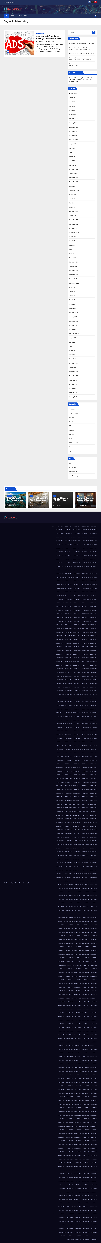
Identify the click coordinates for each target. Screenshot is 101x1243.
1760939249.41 (93, 555)
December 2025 (74, 127)
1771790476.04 (93, 844)
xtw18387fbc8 (70, 1236)
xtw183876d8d (62, 1031)
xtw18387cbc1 (86, 1155)
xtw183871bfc (77, 914)
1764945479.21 (59, 661)
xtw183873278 (61, 943)
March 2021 (72, 359)
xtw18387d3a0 (94, 1166)
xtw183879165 (70, 1086)
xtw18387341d (94, 943)
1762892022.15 (93, 606)
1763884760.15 (85, 632)
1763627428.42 (93, 625)
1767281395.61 (85, 720)
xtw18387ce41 (78, 1159)
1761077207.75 (93, 559)
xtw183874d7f (70, 987)
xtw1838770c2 (77, 1034)
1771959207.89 (76, 851)
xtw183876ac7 (85, 1023)
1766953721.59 (68, 712)
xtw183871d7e (94, 914)
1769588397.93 (68, 782)
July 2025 (72, 148)
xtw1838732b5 (69, 943)
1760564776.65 (76, 548)
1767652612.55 (76, 731)
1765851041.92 (85, 683)
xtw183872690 (77, 928)
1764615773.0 (85, 650)
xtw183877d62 (94, 1053)
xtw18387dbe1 (69, 1184)
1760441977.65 (85, 544)
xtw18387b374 (85, 1126)
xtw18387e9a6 (61, 1203)
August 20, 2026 (83, 502)
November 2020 (74, 376)
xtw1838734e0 (77, 947)
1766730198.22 (85, 705)
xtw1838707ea (94, 892)
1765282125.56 (76, 668)
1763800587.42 (59, 632)
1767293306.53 (93, 720)
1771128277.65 (93, 822)
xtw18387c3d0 (85, 1144)
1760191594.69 (85, 537)
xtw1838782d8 (77, 1060)
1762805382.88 (68, 606)
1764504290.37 (93, 646)
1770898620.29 (60, 818)
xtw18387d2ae (77, 1166)
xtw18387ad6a (94, 1115)
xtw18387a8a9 (69, 1111)
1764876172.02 (85, 657)
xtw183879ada (69, 1093)
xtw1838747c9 (69, 976)
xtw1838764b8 (86, 1016)
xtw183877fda (86, 1056)
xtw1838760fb (94, 1009)
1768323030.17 (60, 749)
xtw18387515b (94, 990)
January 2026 (73, 123)
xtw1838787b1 (69, 1067)
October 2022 (73, 279)
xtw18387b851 (94, 1129)
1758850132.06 (85, 529)
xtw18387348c (69, 947)
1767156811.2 (94, 716)
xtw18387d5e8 (77, 1173)
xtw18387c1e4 (61, 1144)
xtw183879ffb (94, 1097)
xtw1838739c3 (94, 954)
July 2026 (72, 97)
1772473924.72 (59, 870)
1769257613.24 (93, 771)
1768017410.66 (93, 738)
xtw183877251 (61, 1038)
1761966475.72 (68, 584)
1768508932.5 (77, 753)
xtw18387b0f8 (86, 1118)
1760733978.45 (85, 551)
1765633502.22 (59, 679)
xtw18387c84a (86, 1151)
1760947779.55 (59, 559)
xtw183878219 (94, 1056)
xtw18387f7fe (94, 1225)
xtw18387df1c (86, 1188)
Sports (71, 447)
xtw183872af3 (61, 936)
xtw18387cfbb (70, 1162)
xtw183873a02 (69, 957)
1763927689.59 (93, 632)
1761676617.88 (60, 577)
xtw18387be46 (69, 1137)
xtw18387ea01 (94, 1203)
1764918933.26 (93, 657)
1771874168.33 (85, 848)
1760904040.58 (85, 555)
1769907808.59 (85, 789)
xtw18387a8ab (77, 1111)
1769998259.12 (76, 793)
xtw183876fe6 (61, 1034)
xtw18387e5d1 (61, 1195)
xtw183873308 (77, 943)
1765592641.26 (85, 676)
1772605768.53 (76, 870)
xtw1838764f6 (94, 1016)
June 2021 (72, 346)
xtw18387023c (77, 884)
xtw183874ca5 (94, 983)
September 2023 (74, 232)
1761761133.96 (85, 577)
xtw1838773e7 (61, 1042)
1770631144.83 (76, 807)
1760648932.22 (59, 551)
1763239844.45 (68, 617)
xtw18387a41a (94, 1100)
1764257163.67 (59, 643)
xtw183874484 (61, 972)
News (42, 33)
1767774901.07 (76, 734)
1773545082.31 (68, 877)
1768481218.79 (68, 753)
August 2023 (73, 236)
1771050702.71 (68, 822)
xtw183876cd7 (86, 1027)
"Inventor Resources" (75, 413)
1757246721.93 (60, 526)
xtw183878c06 (69, 1075)
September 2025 (74, 139)
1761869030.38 (76, 581)
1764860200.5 (77, 657)
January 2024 (73, 215)
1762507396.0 (60, 599)
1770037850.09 (85, 793)
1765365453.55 (60, 672)
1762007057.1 (77, 584)
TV (70, 451)
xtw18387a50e (86, 1104)
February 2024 (73, 211)
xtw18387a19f (61, 1100)
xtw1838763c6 (61, 1016)
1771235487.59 (85, 826)
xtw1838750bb (77, 990)
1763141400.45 (76, 614)
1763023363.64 (85, 610)
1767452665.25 (59, 727)
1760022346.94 (76, 533)
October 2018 (73, 384)
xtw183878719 (77, 1064)
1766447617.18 (85, 698)
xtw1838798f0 (94, 1089)
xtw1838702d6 (94, 884)
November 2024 (74, 182)
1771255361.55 (93, 826)
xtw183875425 (61, 998)
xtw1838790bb (85, 1082)
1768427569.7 (94, 749)
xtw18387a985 (94, 1111)
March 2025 (72, 165)
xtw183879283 (78, 1086)
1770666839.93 (93, 807)
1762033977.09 (85, 584)
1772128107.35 (60, 859)
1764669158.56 (59, 654)
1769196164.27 (76, 771)
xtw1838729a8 (85, 932)
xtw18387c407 (61, 1148)
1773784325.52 (76, 877)
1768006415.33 (85, 738)
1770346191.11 (85, 800)
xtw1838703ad (69, 888)
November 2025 (74, 131)
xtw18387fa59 (70, 1232)
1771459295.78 (85, 833)
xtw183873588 (85, 947)
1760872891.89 (76, 555)
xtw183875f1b (78, 1009)
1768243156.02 (76, 745)
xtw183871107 (61, 906)
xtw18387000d (69, 884)
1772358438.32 (59, 866)
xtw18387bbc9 (94, 1133)
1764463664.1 (85, 646)
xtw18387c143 (85, 1140)
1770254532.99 (59, 800)
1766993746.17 (85, 712)
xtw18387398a (85, 954)
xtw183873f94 (62, 965)
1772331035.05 (85, 862)
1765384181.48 (68, 672)
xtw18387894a (77, 1071)
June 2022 (72, 295)
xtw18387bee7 (86, 1137)
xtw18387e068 (69, 1192)
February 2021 (73, 363)
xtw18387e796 (94, 1195)
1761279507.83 (68, 566)
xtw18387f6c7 (78, 1225)
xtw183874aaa (61, 983)
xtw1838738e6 (69, 954)
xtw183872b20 (69, 936)
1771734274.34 (68, 844)
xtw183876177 (69, 1012)
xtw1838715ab (77, 910)
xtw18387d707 (86, 1173)
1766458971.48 (93, 698)
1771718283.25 (60, 844)
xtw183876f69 (78, 1031)
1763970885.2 (60, 635)
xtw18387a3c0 (85, 1100)
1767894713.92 (93, 734)
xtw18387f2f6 (62, 1221)
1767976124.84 (76, 738)
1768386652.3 (77, 749)
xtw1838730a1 (85, 939)
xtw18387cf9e (62, 1162)
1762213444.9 (60, 592)
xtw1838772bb (69, 1038)
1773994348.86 (93, 877)
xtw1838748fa (70, 979)
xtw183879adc (77, 1093)
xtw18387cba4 (77, 1155)
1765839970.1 (77, 683)
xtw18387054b (94, 888)
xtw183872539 (61, 928)
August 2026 (73, 93)
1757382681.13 (85, 526)
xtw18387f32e (70, 1221)
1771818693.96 (59, 848)
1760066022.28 (93, 533)
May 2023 (72, 249)
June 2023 (72, 245)
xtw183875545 (77, 998)
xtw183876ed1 (70, 1031)
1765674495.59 (68, 679)
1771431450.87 (76, 833)
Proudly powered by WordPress (11, 882)
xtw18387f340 (86, 1221)
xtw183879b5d (70, 1097)
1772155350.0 (68, 859)
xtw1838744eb (69, 972)
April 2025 (72, 161)
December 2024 (74, 177)
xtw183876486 (69, 1016)
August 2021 (73, 338)
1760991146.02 (68, 559)
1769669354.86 (93, 782)
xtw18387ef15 (55, 1214)
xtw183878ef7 (86, 1078)
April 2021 (72, 354)
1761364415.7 (94, 566)
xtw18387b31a (61, 1126)
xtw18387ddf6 (70, 1188)
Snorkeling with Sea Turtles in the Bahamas (81, 43)
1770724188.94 (77, 811)
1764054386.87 (85, 635)
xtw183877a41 (85, 1049)
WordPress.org (73, 476)
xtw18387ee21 (94, 1210)
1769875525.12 (76, 789)
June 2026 (72, 102)
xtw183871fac (86, 917)
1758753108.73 (76, 529)
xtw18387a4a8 (69, 1104)
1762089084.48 (60, 588)
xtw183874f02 (94, 987)
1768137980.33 (85, 742)
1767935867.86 (68, 738)
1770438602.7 (68, 804)
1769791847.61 (93, 786)
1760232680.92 (59, 540)
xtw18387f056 (86, 1214)
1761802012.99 (60, 581)
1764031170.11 (76, 635)
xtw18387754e (85, 1042)
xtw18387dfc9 (61, 1192)
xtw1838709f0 (86, 895)
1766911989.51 (59, 712)
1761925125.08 (93, 581)
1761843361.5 (68, 581)
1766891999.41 (93, 709)
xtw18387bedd (77, 1137)
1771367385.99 (93, 829)
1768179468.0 (60, 745)
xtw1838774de (77, 1042)
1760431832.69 (76, 544)
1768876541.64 (68, 764)
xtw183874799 (61, 976)
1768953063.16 (85, 764)
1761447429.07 (76, 570)
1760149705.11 (76, 537)
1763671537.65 (68, 628)
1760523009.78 (68, 548)
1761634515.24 (93, 573)
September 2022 (74, 283)
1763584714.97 (85, 625)
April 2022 (72, 304)
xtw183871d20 (85, 914)
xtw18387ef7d (63, 1214)
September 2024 (74, 190)
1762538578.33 (68, 599)
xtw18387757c (94, 1042)
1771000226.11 (59, 822)
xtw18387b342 (69, 1126)
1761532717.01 (59, 573)
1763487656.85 (93, 621)
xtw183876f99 (94, 1031)
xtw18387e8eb (85, 1199)
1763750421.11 (85, 628)
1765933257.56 (68, 687)
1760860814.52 (68, 555)
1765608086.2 (94, 676)
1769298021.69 (68, 775)
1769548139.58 (60, 782)
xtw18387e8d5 (77, 1199)
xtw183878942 (61, 1071)
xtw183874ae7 (69, 983)
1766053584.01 (60, 690)
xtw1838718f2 (86, 910)
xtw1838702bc (85, 884)
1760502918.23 (59, 548)
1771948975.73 (68, 851)
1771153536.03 (68, 826)
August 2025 (73, 144)
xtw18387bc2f (61, 1137)
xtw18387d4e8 (86, 1170)
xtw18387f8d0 (70, 1228)
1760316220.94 (85, 540)
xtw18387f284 (78, 1217)
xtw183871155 (77, 906)
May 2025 (72, 156)
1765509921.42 (60, 676)
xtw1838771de (94, 1034)
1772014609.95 (60, 855)
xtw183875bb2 (77, 1005)
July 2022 (72, 291)
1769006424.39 (59, 767)
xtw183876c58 (77, 1027)
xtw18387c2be (69, 1144)
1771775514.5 (85, 844)
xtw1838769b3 (69, 1023)
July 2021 (72, 342)
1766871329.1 (85, 709)
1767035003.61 (93, 712)
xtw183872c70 (94, 936)
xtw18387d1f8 (69, 1166)
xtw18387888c (85, 1067)
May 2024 (72, 203)
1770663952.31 (85, 807)
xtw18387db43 (85, 1181)
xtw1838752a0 (77, 994)
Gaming (71, 430)
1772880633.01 (93, 870)
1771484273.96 (93, 833)
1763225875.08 (60, 617)
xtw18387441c (85, 968)
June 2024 (72, 198)
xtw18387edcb (85, 1210)
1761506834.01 (93, 570)
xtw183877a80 (94, 1049)
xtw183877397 (94, 1038)
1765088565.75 (59, 665)
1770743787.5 (86, 811)
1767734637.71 (59, 734)
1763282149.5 (77, 617)
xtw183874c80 (85, 983)
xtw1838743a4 (77, 968)
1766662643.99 (68, 705)
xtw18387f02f (78, 1214)
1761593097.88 (76, 573)
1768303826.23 (93, 745)
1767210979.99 (68, 720)
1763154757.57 (85, 614)
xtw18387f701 (86, 1225)
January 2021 (73, 367)
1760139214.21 (68, 537)
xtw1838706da (69, 892)
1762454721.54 (85, 595)
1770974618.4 (85, 818)
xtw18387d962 (77, 1177)
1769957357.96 (59, 793)
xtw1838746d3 (94, 972)
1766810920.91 (68, 709)
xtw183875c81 (94, 1005)
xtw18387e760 (85, 1195)
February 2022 (73, 312)
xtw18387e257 (77, 1192)
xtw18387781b (61, 1049)
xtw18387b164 (61, 1122)
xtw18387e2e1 (85, 1192)
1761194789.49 (85, 562)
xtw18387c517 (77, 1148)
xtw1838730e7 (94, 939)
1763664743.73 (60, 628)
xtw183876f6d (86, 1031)
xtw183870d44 (85, 899)
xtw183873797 (69, 950)
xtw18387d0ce (94, 1162)
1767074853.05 (68, 716)
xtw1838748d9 (94, 976)
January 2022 (73, 317)
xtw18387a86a (61, 1111)
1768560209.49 (93, 753)
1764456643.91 (77, 646)
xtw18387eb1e (61, 1206)
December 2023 (74, 220)
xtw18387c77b (77, 1151)
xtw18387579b (61, 1001)
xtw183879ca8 (78, 1097)
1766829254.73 (77, 709)
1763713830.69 (77, 628)
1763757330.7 (94, 628)
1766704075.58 (77, 705)
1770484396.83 (76, 804)
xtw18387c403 (94, 1144)
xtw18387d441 (69, 1170)
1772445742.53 (93, 866)
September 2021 (74, 333)
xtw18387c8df (94, 1151)
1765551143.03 (77, 676)
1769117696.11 (93, 767)
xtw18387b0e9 (77, 1118)
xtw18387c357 (77, 1144)
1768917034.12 (76, 764)
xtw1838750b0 (69, 990)
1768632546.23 (68, 756)
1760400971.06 (68, 544)
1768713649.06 (93, 756)
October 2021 (73, 329)
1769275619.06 (59, 775)
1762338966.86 (93, 592)
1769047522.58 (76, 767)
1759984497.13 (68, 533)
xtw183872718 (85, 928)
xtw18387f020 (71, 1214)
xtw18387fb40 (94, 1232)
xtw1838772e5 (77, 1038)
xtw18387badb (85, 1133)
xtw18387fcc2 (94, 1236)
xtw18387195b (94, 910)
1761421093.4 (68, 570)
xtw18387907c (77, 1082)
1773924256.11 (85, 877)
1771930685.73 (59, 851)
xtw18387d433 (61, 1170)
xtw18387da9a (61, 1181)
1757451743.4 (94, 526)
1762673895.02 (68, 603)
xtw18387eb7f (70, 1206)
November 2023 (74, 224)
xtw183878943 (69, 1071)
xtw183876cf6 (94, 1027)
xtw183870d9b (94, 899)
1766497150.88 (59, 701)
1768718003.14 (59, 760)
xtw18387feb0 (86, 1239)
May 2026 (72, 106)
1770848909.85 (85, 815)
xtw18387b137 (94, 1118)
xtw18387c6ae (61, 1151)
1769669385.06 (59, 786)
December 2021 (74, 321)
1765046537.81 (93, 661)
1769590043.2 (77, 782)
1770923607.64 (68, 818)
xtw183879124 (61, 1086)
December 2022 (74, 270)
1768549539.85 (85, 753)
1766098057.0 (77, 690)
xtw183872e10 (69, 939)
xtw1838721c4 (77, 921)
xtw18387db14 (77, 1181)
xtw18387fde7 (78, 1239)
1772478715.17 (68, 870)
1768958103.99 (93, 764)
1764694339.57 (68, 654)
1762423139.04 (77, 595)
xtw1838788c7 (94, 1067)
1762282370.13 (76, 592)
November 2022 (74, 274)
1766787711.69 (60, 709)
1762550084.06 (76, 599)
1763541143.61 (68, 625)
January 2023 (73, 266)
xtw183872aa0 (94, 932)
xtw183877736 (85, 1045)
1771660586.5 (85, 840)
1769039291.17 (68, 767)
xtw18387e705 (77, 1195)
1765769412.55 (60, 683)
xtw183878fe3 (69, 1082)
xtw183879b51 (94, 1093)
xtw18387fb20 (86, 1232)
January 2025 (73, 173)
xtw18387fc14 (78, 1236)
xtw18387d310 (85, 1166)
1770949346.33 (77, 818)
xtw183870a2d (94, 895)
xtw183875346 (94, 994)
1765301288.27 (85, 668)
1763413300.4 (77, 621)
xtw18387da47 (94, 1177)
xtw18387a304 (69, 1100)
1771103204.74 (85, 822)
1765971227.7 (77, 687)
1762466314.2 (94, 595)
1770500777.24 (85, 804)
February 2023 (73, 262)
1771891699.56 (93, 848)
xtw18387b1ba (77, 1122)
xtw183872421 (77, 925)
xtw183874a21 (94, 979)
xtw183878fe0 (61, 1082)
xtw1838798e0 (86, 1089)
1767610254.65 (68, 731)
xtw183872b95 (77, 936)
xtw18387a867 (94, 1107)
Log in (71, 463)
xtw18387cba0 (69, 1155)
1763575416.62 (76, 625)
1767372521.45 (77, 723)
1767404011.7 (85, 723)
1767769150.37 (68, 734)
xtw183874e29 (86, 987)
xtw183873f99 (70, 965)
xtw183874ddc (77, 987)
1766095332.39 (68, 690)
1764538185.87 (60, 650)
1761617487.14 (85, 573)
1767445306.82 (93, 723)
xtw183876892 (61, 1023)
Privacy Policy (23, 15)
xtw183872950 (69, 932)
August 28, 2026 (13, 502)
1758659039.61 (68, 529)
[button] (92, 15)
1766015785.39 (93, 687)
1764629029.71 (93, 650)
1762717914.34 (85, 603)
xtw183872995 (77, 932)
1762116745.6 (68, 588)
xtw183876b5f (61, 1027)
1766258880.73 (77, 694)
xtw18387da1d (85, 1177)
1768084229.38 (68, 742)
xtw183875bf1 (86, 1005)
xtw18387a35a (77, 1100)
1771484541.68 (60, 837)
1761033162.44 (85, 559)
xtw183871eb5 (77, 917)
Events (37, 33)
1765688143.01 (76, 679)
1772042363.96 (68, 855)
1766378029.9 (68, 698)
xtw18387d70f (94, 1173)
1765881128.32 (93, 683)
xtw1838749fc (86, 979)
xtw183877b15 (69, 1053)
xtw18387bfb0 (94, 1137)
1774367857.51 (77, 881)
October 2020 (73, 380)
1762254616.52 (68, 592)
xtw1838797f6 (78, 1089)
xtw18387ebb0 (77, 1206)
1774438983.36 (85, 881)
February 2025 (73, 169)
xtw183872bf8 (86, 936)
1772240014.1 (60, 862)
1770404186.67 (60, 804)
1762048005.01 (93, 584)
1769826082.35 (59, 789)
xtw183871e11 (61, 917)
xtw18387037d (61, 888)
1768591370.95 (59, 756)
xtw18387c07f (69, 1140)
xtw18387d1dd (61, 1166)
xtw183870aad (69, 899)
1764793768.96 (60, 657)
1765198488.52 (93, 665)
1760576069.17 (85, 548)
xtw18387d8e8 (61, 1177)
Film (70, 426)
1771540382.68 (77, 837)
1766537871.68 (68, 701)
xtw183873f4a (94, 961)
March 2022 (72, 308)
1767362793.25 (68, 723)
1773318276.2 (85, 873)
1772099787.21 (85, 855)
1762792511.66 (59, 606)
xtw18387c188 (94, 1140)
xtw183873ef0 (86, 961)
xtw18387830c (85, 1060)
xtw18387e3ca (94, 1192)
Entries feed (72, 467)
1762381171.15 (68, 595)
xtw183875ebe (70, 1009)
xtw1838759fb (86, 1001)
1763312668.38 (85, 617)
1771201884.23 (76, 826)
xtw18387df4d (94, 1188)
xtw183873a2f (77, 957)
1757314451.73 (68, 526)
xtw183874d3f (62, 987)
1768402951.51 (85, 749)
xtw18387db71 (94, 1181)
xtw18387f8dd (78, 1228)
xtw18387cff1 (78, 1162)
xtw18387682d (85, 1020)
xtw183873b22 (85, 957)
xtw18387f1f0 (94, 1214)
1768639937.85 (76, 756)
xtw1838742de (69, 968)
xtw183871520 (69, 910)
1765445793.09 (85, 672)
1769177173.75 (68, 771)
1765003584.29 (76, 661)
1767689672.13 (85, 731)
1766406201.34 (76, 698)
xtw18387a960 (85, 1111)
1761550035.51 (68, 573)
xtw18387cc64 (62, 1159)
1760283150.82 (76, 540)
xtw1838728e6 (61, 932)
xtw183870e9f (62, 903)
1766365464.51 (60, 698)
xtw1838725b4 (69, 928)
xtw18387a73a (85, 1107)
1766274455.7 (85, 694)
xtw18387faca (78, 1232)
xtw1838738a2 (61, 954)
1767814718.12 (85, 734)
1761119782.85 (68, 562)
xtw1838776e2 (77, 1045)
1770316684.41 (76, 800)
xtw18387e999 (94, 1199)
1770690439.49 (60, 811)
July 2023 (72, 241)
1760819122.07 (59, 555)
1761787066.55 (93, 577)
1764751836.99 (85, 654)
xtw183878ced (85, 1075)
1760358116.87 (93, 540)
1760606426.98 (93, 548)
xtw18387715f (86, 1034)
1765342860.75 (93, 668)
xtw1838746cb (85, 972)
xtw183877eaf (62, 1056)
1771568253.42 (93, 837)
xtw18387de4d (78, 1188)
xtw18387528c (69, 994)
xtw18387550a (69, 998)
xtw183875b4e (69, 1005)
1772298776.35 (76, 862)
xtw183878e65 (70, 1078)
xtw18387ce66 (86, 1159)
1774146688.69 (60, 881)
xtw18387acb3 (85, 1115)
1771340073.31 (77, 829)
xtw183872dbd (61, 939)
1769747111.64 (76, 786)
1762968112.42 (68, 610)
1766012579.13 (85, 687)
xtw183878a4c (94, 1071)
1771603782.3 (69, 840)
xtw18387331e (85, 943)
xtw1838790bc (94, 1082)
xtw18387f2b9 (86, 1217)
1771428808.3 (68, 833)
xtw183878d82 (94, 1075)
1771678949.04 (93, 840)
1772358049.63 (93, 862)
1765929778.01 (60, 687)
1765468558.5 (94, 672)
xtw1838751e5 (61, 994)
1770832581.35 (76, 815)
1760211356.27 (93, 537)
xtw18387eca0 (69, 1210)
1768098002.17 (76, 742)
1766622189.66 (93, 701)
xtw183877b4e (77, 1053)
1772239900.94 (93, 859)
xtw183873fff (78, 965)
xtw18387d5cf (70, 1173)
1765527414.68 (68, 676)
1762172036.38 (85, 588)
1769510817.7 (94, 778)
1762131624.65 (76, 588)
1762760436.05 (93, 603)
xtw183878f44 (94, 1078)
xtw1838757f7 (70, 1001)
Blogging (71, 417)
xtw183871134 (69, 906)
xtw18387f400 (94, 1221)
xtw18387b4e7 (94, 1126)
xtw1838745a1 (77, 972)
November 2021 (74, 325)
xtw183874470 (94, 968)
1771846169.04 (76, 848)
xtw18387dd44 (94, 1184)
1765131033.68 (76, 665)
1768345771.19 (69, 749)
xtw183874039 (86, 965)
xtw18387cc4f (94, 1155)
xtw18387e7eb (61, 1199)
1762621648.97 (93, 599)
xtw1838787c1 (77, 1067)
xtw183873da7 (78, 961)
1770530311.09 (93, 804)
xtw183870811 (61, 895)
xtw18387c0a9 (77, 1140)
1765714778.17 (85, 679)
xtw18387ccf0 (70, 1159)
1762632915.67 (60, 603)
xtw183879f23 (86, 1097)
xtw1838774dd (69, 1042)
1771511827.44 (68, 837)
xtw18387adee (61, 1118)
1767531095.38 (85, 727)
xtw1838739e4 (61, 957)
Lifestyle (71, 434)
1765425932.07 (77, 672)
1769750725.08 (85, 786)
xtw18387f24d (70, 1217)
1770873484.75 (93, 815)
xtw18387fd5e (70, 1239)
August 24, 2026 (59, 502)
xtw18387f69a (62, 1225)
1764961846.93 (68, 661)
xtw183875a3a (94, 1001)
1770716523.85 (69, 811)
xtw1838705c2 (61, 892)
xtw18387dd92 (62, 1188)
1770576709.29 (60, 807)
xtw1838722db (69, 925)
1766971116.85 (76, 712)
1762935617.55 (59, 610)
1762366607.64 (60, 595)
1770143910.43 (76, 796)
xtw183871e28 (69, 917)
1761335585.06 (85, 566)
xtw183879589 (70, 1089)
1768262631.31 (85, 745)
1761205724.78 (93, 562)
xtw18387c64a (94, 1148)
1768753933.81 (68, 760)
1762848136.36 (76, 606)
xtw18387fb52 (62, 1236)
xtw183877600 (69, 1045)
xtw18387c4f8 (70, 1148)
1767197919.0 (60, 720)
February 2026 (73, 118)
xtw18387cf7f (94, 1159)
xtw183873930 (77, 954)
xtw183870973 (77, 895)
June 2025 (72, 152)
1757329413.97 (77, 526)
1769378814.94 (93, 775)
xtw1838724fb (94, 925)
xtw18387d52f (94, 1170)
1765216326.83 (59, 668)
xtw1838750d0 (85, 990)
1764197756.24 (85, 639)
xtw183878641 (69, 1064)
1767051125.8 (60, 716)
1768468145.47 (60, 753)
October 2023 (73, 228)
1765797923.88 (68, 683)
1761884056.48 (85, 581)
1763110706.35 (68, 614)
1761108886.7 (60, 562)
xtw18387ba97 (77, 1133)
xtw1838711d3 (94, 906)
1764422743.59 (68, 646)
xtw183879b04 (85, 1093)
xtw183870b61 (77, 899)
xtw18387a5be (61, 1107)
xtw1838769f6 (77, 1023)
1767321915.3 (60, 723)
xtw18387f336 (78, 1221)
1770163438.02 (85, 796)
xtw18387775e (94, 1045)
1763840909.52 (68, 632)
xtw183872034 (94, 917)
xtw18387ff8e (94, 1239)
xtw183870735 (77, 892)
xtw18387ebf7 (86, 1206)
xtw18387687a (94, 1020)
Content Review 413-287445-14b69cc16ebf (81, 53)
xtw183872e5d (77, 939)
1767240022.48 (76, 720)
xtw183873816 (77, 950)
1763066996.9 (60, 614)
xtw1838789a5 (85, 1071)
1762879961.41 (85, 606)
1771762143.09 (77, 844)
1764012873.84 (68, 635)
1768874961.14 (59, 764)
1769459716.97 (77, 778)
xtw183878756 (85, 1064)
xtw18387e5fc (69, 1195)
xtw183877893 (69, 1049)
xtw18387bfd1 (61, 1140)
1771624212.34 (77, 840)
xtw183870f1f (70, 903)
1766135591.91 (85, 690)
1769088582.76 (85, 767)
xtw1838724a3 (86, 925)
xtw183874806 (77, 976)
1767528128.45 (76, 727)
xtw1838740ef (94, 965)
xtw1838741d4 (61, 968)
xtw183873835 (85, 950)
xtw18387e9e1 (85, 1203)
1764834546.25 (68, 657)
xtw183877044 (69, 1034)
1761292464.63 (77, 566)
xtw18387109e (94, 903)
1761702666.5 (68, 577)
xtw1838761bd (77, 1012)
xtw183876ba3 (69, 1027)
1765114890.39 (68, 665)
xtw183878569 (61, 1064)
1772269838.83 (68, 862)
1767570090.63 (93, 727)
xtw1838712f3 (61, 910)
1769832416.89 (68, 789)
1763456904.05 (85, 621)
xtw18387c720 (69, 1151)
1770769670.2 (94, 811)
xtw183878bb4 (61, 1075)
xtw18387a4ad (77, 1104)
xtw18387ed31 (77, 1210)
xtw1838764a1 (77, 1016)
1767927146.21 (59, 738)
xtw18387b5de (61, 1129)
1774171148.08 (68, 881)
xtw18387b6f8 (77, 1129)
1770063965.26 (93, 793)
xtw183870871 (69, 895)
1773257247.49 (77, 873)
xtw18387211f (69, 921)
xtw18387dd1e (85, 1184)
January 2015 (73, 397)
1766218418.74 (68, 694)
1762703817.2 (77, 603)
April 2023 (72, 253)
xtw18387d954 (69, 1177)
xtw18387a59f (94, 1104)
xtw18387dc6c (77, 1184)
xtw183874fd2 (61, 990)
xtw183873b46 (94, 957)
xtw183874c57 (77, 983)
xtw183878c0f (77, 1075)
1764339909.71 (85, 643)
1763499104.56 (59, 625)
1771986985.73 (85, 851)
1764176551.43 (76, 639)
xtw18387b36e (77, 1126)
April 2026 (72, 110)
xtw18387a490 (61, 1104)
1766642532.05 (60, 705)
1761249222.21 (60, 566)
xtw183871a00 (61, 914)
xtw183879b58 (62, 1097)
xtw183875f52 (86, 1009)
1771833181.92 (68, 848)
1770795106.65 (59, 815)
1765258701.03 (68, 668)
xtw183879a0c (61, 1093)
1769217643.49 (85, 771)
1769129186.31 (59, 771)
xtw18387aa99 (61, 1115)
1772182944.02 (85, 859)
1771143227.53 (59, 826)
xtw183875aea (61, 1005)
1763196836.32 (93, 614)
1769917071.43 (93, 789)
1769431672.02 (68, 778)
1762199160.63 (93, 588)
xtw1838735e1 (94, 947)
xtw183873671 (61, 950)
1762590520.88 (85, 599)
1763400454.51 (68, 621)
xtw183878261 (61, 1060)
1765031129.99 (85, 661)
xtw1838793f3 (94, 1086)
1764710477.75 (76, 654)
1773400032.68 (93, 873)
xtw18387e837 (69, 1199)
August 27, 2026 (36, 502)
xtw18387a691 (69, 1107)
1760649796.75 (68, 551)
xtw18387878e (94, 1064)
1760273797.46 (68, 540)
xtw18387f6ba (70, 1225)
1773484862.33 (59, 877)
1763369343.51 (60, 621)
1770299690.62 (68, 800)
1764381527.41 (60, 646)
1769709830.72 (68, 786)
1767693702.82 (93, 731)
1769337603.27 (76, 775)
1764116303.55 (59, 639)
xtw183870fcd (77, 903)
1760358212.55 (59, 544)
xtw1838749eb (77, 979)
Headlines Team (52, 41)
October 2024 (73, 186)
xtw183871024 (85, 903)
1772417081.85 (76, 866)
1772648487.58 (85, 870)
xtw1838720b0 (61, 921)
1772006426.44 (93, 851)
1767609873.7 (60, 731)
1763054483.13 (93, 610)
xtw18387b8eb (61, 1133)
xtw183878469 (94, 1060)
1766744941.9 (94, 705)
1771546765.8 (85, 837)
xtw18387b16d (69, 1122)
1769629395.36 (85, 782)
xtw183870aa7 (61, 899)
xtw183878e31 (61, 1078)
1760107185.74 (59, 537)
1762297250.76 (85, 592)
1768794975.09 (76, 760)
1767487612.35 (68, 727)
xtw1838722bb (94, 921)
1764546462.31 (69, 650)
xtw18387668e (69, 1020)
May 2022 (72, 300)
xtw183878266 (69, 1060)
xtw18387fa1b (62, 1232)
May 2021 (72, 350)
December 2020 (74, 371)
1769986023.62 (68, 793)
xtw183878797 (61, 1067)
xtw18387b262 (86, 1122)
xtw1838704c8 (77, 888)
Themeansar (31, 882)
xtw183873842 (94, 950)
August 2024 (73, 194)
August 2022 (73, 287)
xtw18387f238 (62, 1217)
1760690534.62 (76, 551)
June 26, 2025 (41, 41)
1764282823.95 (68, 643)
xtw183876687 (61, 1020)
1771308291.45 (68, 829)
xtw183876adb (94, 1023)
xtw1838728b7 (94, 928)
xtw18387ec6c (61, 1210)
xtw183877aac (61, 1053)
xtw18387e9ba (69, 1203)
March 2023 (72, 258)
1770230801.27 (93, 796)
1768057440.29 (59, 742)
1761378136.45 (60, 570)
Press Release (73, 442)
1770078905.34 (59, 796)
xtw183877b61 (85, 1053)
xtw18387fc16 (86, 1236)
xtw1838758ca (77, 1001)
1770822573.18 (68, 815)
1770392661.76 (93, 800)
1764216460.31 (93, 639)
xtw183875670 (94, 998)
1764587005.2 (77, 650)
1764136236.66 (68, 639)
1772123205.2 (94, 855)
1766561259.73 (76, 701)
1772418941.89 (85, 866)
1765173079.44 (85, 665)
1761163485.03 (76, 562)
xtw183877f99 (70, 1056)
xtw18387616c (61, 1012)
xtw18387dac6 (69, 1181)
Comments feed (73, 471)
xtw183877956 (77, 1049)
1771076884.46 (76, 822)
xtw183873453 (61, 947)
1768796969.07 (85, 760)
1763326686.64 (93, 617)
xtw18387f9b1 (94, 1228)
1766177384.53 (93, 690)
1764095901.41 (93, 635)
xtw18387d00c (85, 1162)
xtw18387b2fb (94, 1122)
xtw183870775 (85, 892)
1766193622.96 (60, 694)
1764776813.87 (93, 654)
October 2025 (73, 135)
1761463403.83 (85, 570)
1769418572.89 (60, 778)
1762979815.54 (76, 610)
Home (13, 15)
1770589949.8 (68, 807)
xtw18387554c (85, 998)
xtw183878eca (78, 1078)
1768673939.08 (85, 756)
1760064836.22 (85, 533)
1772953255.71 (60, 873)
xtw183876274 (85, 1012)
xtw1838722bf (61, 925)
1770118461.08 (68, 796)
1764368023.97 (93, 643)
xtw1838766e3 (77, 1020)
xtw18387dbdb (61, 1184)
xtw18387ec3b (94, 1206)
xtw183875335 (85, 994)
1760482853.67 (93, 544)
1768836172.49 (93, 760)
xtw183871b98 (69, 914)
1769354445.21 (85, 775)
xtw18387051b (85, 888)
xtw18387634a (94, 1012)
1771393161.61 (60, 833)
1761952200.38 (60, 584)
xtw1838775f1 (61, 1045)
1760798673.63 (93, 551)
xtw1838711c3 (86, 906)
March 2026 (72, 114)
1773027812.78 (68, 873)
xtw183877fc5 (78, 1056)
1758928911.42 (93, 529)
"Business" (72, 409)
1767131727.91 (85, 716)
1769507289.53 (85, 778)
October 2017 (73, 388)
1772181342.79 (76, 859)
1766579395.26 (85, 701)
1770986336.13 (93, 818)
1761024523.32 (76, 559)
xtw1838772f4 (86, 1038)
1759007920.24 (59, 533)
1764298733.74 (76, 643)
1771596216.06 (60, 840)
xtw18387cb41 (61, 1155)
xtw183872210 (85, 921)
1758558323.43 (59, 529)
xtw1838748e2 (61, 979)
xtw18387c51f (86, 1148)
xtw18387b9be (69, 1133)
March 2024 (72, 207)
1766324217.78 (93, 694)
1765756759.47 (93, 679)
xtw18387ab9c (69, 1115)
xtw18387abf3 (77, 1115)
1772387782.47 (68, 866)
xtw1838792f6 (86, 1086)
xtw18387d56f (62, 1173)
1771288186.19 (60, 829)
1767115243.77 (77, 716)
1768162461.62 (93, 742)
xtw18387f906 (86, 1228)
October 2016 (73, 392)
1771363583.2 (85, 829)
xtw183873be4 (70, 961)
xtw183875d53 (62, 1009)
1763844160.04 (76, 632)
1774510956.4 (94, 881)
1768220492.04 (68, 745)
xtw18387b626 (69, 1129)
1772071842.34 (77, 855)
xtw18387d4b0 (77, 1170)
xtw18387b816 (85, 1129)
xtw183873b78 (61, 961)
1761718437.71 (76, 577)
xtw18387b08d (69, 1118)
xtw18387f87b (62, 1228)
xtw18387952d (61, 1089)
